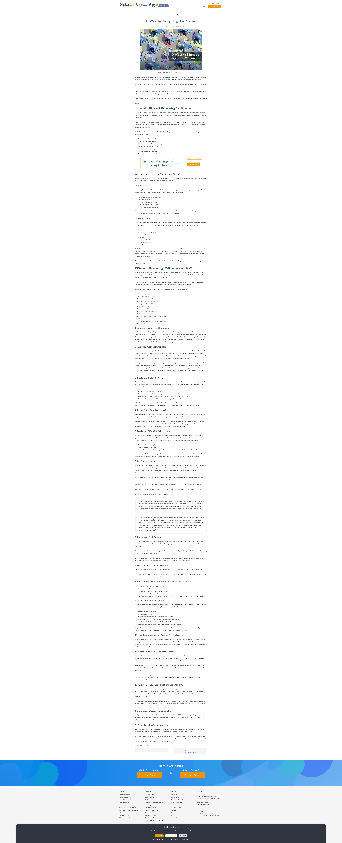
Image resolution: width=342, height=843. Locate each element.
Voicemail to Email (150, 815)
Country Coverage (176, 802)
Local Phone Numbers (125, 797)
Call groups (138, 541)
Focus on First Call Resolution (147, 311)
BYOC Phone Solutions (125, 818)
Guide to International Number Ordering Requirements (151, 750)
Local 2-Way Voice (124, 805)
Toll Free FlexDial (124, 802)
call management (196, 101)
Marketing (186, 839)
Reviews (173, 805)
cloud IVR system (141, 435)
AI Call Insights (149, 794)
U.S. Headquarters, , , (208, 796)
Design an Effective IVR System (148, 304)
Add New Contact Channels (147, 296)
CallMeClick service (169, 665)
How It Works (175, 797)
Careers (173, 810)
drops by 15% (157, 577)
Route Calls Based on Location (148, 301)
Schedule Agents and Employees (148, 294)
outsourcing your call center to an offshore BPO (166, 715)
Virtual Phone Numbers (126, 799)
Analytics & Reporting (151, 799)
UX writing (153, 624)
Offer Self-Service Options (146, 314)
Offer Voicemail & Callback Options (149, 319)
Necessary (157, 839)
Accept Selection (171, 835)
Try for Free (214, 6)
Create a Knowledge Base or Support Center (152, 321)
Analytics (166, 839)
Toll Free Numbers (124, 794)
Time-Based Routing (151, 812)
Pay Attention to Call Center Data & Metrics (152, 316)
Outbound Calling (124, 815)
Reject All (183, 835)
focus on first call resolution (180, 581)
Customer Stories (176, 807)
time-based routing (145, 384)
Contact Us (174, 818)
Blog (172, 815)
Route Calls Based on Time (146, 299)
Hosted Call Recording (151, 810)
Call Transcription (150, 807)
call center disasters (161, 240)
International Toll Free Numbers (128, 810)
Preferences (176, 839)
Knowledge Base (176, 812)
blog (161, 15)
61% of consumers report (162, 79)
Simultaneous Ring (150, 818)
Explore (204, 6)
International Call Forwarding (127, 807)
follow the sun (159, 417)
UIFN (120, 812)
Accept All (159, 835)
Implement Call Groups (145, 309)
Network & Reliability (177, 799)
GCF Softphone (149, 805)
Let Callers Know (143, 306)
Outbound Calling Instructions (154, 820)
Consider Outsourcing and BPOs (148, 324)
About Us (174, 794)
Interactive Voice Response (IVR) (154, 802)
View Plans (149, 775)
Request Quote (192, 775)
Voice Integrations (150, 797)
